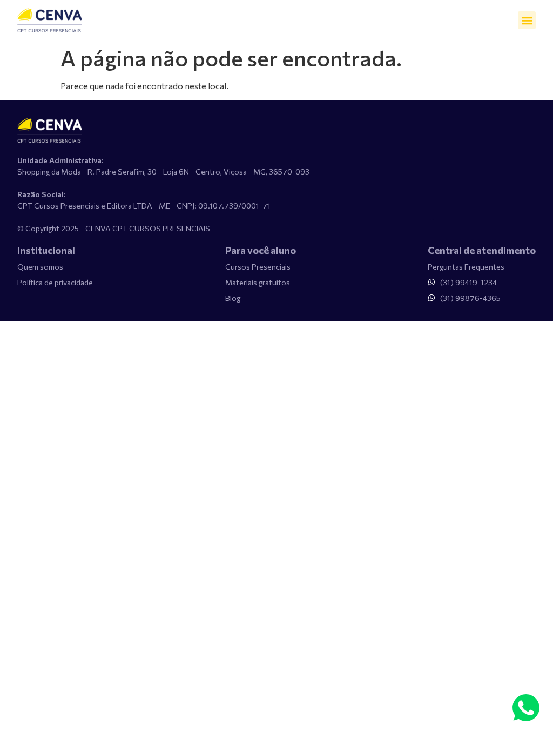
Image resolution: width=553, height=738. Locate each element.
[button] (527, 20)
